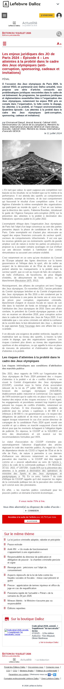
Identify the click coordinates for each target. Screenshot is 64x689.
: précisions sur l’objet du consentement (27, 569)
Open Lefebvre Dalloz (50, 678)
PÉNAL (6, 79)
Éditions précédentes (11, 35)
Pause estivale (15, 544)
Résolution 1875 (23, 280)
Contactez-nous (52, 667)
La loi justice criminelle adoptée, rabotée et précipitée (34, 539)
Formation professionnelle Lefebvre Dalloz (21, 678)
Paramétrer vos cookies (19, 674)
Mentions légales (27, 671)
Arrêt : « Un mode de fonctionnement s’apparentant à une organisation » (28, 550)
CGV (8, 671)
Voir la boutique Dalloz (49, 642)
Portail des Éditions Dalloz (14, 667)
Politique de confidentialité (46, 671)
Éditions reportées (16, 608)
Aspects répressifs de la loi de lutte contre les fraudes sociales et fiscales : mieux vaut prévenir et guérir (33, 578)
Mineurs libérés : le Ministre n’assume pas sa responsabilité (30, 602)
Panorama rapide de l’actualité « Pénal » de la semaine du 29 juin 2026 (30, 594)
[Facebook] (49, 674)
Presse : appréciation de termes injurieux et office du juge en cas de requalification (34, 587)
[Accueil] (25, 24)
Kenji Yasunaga (27, 326)
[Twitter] (54, 674)
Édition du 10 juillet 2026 (16, 33)
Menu (4, 15)
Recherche (59, 34)
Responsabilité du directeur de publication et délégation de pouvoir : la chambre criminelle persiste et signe (34, 560)
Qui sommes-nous (35, 667)
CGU (15, 671)
